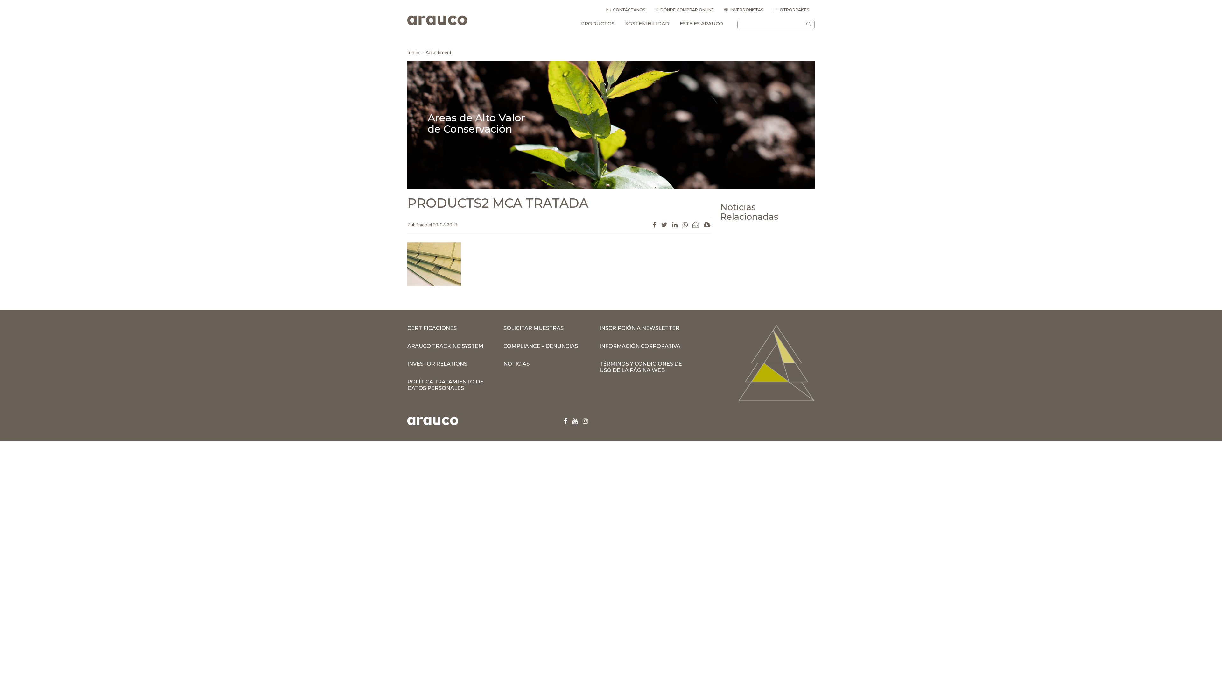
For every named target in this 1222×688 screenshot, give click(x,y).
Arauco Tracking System (445, 346)
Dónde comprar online (687, 9)
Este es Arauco (701, 23)
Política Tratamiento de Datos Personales (445, 385)
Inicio (413, 52)
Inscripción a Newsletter (639, 328)
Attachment (438, 52)
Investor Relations (437, 364)
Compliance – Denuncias (540, 346)
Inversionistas (746, 9)
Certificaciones (432, 328)
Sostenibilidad (647, 23)
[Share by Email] (695, 224)
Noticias (516, 364)
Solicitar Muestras (533, 328)
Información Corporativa (640, 346)
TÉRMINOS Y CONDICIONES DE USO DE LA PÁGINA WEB (641, 367)
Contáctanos (629, 9)
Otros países (794, 9)
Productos (598, 23)
